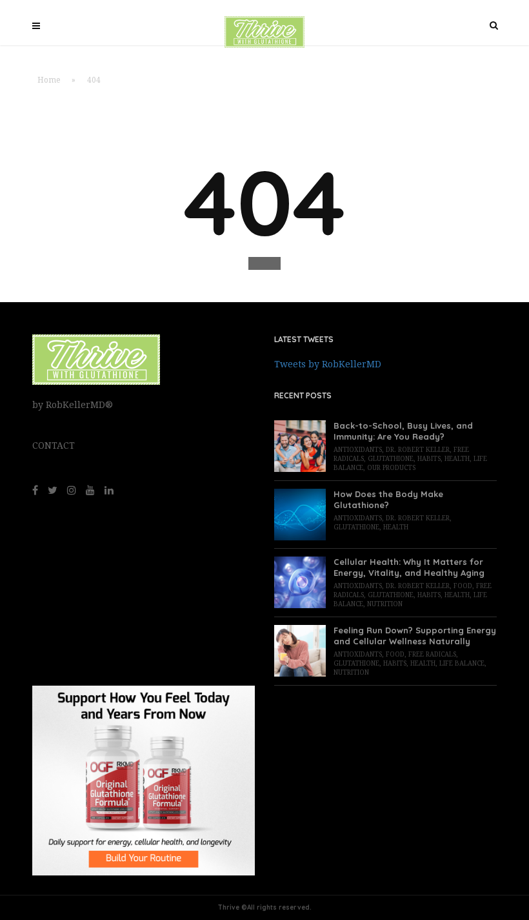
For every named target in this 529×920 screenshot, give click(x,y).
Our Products (391, 467)
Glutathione (391, 458)
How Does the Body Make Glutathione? (388, 499)
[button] (264, 263)
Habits (429, 458)
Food (463, 585)
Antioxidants (358, 449)
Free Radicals (432, 654)
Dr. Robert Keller (418, 449)
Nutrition (385, 604)
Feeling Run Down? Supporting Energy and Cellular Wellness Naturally (415, 635)
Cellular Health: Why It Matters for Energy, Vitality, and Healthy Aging (409, 567)
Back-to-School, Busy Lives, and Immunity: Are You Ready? (403, 431)
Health (457, 458)
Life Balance (461, 663)
